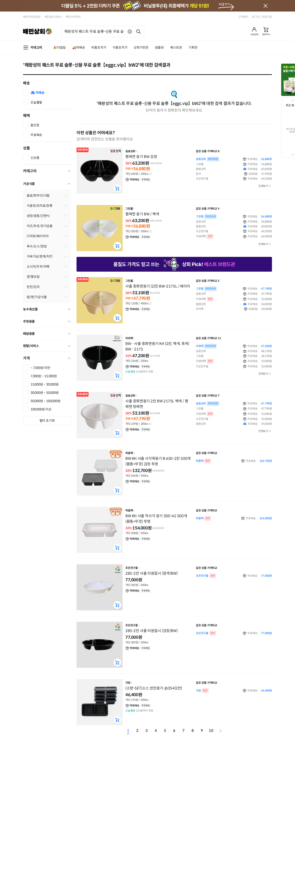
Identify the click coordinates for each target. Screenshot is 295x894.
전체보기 (263, 186)
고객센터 (243, 16)
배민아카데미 (73, 16)
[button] (254, 31)
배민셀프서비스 (53, 16)
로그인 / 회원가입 (262, 16)
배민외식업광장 (32, 16)
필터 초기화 (47, 421)
